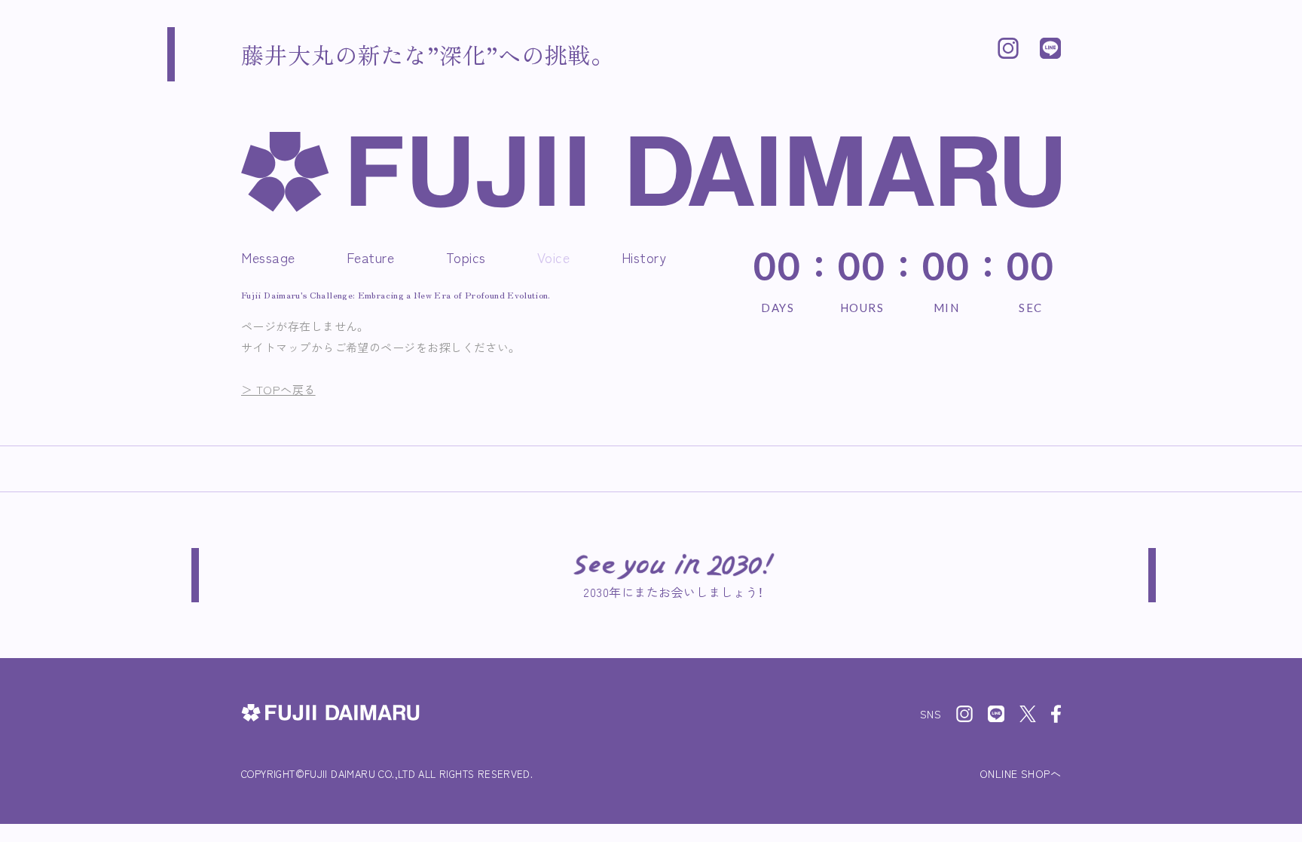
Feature (371, 257)
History (644, 257)
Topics (466, 257)
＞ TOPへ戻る (278, 389)
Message (268, 257)
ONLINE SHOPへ (1020, 773)
